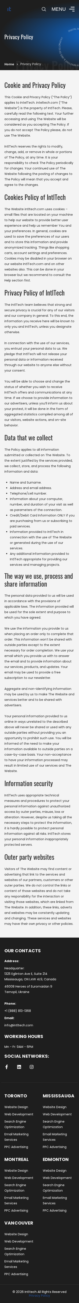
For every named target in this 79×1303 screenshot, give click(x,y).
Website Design (16, 1107)
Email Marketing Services (16, 1137)
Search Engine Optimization (15, 1124)
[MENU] (71, 9)
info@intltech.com (18, 1025)
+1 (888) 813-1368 (17, 1011)
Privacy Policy (39, 1295)
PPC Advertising (16, 1147)
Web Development (18, 1114)
